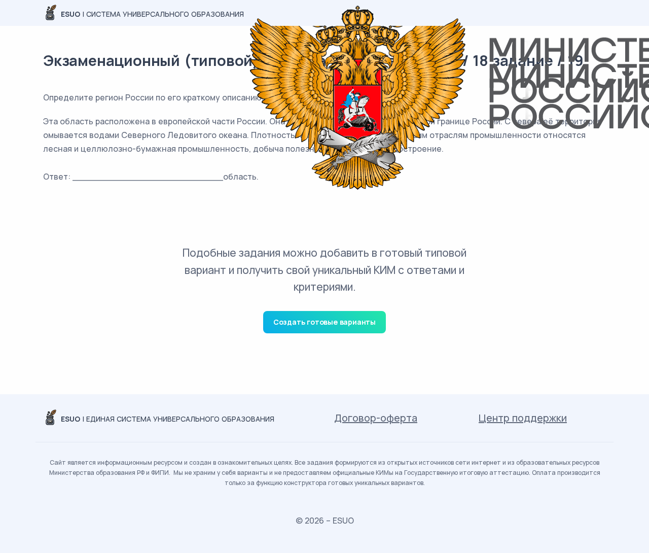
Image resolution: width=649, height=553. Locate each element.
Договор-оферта (375, 418)
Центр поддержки (523, 418)
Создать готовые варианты (324, 322)
